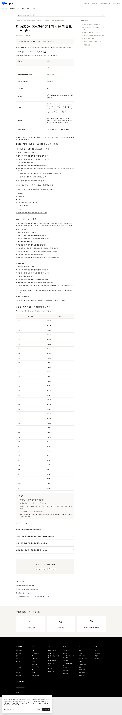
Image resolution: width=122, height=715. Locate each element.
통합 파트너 (82, 672)
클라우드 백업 (51, 663)
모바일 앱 (18, 653)
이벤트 (80, 653)
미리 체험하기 (19, 667)
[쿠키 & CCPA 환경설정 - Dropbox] (27, 704)
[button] (18, 15)
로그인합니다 (32, 153)
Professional (35, 653)
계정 (23, 8)
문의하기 (65, 653)
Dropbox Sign (36, 667)
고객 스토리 (82, 656)
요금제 (33, 672)
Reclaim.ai (35, 670)
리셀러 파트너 (82, 670)
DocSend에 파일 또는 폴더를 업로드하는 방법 (93, 28)
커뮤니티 (94, 3)
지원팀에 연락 (116, 3)
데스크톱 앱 (19, 650)
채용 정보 (97, 653)
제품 (28, 8)
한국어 (17, 692)
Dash (33, 661)
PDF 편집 (50, 666)
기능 (17, 658)
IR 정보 (96, 656)
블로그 (80, 650)
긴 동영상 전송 (51, 653)
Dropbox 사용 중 (14, 8)
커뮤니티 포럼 (82, 664)
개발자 (80, 661)
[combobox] (61, 15)
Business (34, 656)
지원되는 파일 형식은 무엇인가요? (91, 24)
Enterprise (35, 658)
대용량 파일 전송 (52, 650)
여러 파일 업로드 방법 (88, 38)
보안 (17, 664)
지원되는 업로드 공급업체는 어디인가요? (93, 35)
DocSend (34, 664)
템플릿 (18, 672)
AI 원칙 (65, 668)
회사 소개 (97, 650)
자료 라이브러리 (83, 658)
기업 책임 (97, 658)
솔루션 (18, 661)
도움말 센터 (86, 3)
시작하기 (34, 8)
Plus (33, 650)
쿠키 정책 (65, 660)
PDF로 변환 (51, 671)
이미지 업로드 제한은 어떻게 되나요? (92, 41)
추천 (80, 667)
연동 (17, 656)
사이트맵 (65, 670)
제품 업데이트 (35, 675)
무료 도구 (18, 675)
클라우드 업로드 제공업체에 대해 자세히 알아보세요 (31, 213)
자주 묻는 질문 (86, 45)
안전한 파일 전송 (52, 660)
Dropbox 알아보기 (105, 3)
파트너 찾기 (82, 675)
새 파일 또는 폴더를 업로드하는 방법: (92, 32)
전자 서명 (50, 669)
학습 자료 (65, 673)
